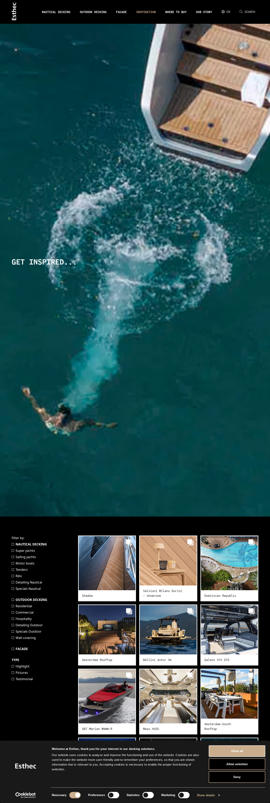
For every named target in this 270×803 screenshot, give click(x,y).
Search (250, 12)
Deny (237, 777)
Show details (206, 795)
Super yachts (25, 550)
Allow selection (237, 764)
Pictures (22, 672)
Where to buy (176, 12)
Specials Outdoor (29, 631)
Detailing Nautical (29, 582)
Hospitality (24, 619)
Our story (204, 12)
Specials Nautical (28, 588)
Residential (24, 606)
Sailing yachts (26, 557)
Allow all (237, 751)
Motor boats (25, 563)
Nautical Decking (56, 12)
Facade (121, 12)
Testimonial (24, 679)
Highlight (22, 666)
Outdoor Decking (93, 12)
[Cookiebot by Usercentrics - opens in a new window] (25, 795)
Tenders (22, 569)
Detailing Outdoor (29, 625)
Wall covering (26, 638)
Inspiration (146, 12)
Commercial (25, 612)
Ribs (19, 576)
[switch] (113, 795)
